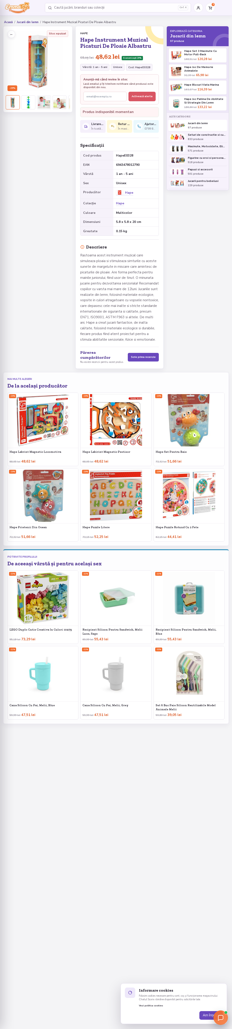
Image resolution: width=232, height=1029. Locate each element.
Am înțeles (211, 1015)
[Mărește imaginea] (38, 61)
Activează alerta (142, 96)
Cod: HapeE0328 (139, 67)
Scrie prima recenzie (143, 357)
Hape (84, 33)
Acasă (8, 22)
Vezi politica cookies (151, 1005)
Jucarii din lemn (28, 22)
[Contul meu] (198, 7)
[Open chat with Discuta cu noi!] (220, 1017)
